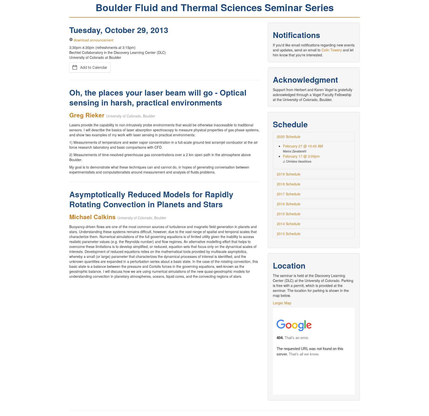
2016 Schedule (288, 203)
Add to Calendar (93, 67)
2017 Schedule (288, 193)
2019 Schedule (288, 174)
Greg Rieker (87, 114)
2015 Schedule (288, 213)
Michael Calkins (92, 216)
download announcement (93, 39)
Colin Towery (332, 49)
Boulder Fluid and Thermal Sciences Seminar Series (215, 7)
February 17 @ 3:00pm (301, 156)
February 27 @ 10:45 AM (303, 145)
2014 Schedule (288, 223)
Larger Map (282, 302)
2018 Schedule (288, 183)
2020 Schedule (288, 136)
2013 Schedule (288, 233)
